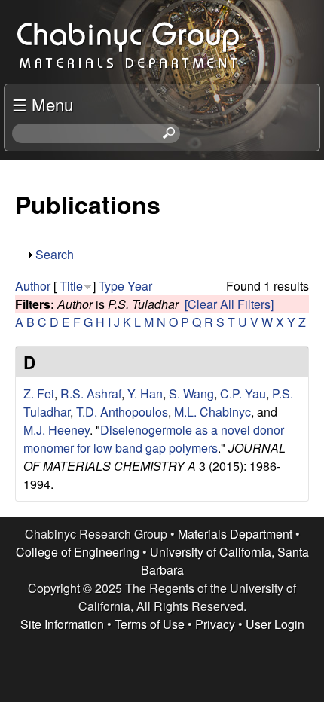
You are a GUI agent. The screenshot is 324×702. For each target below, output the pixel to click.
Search (54, 254)
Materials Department (235, 533)
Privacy (215, 624)
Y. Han (145, 393)
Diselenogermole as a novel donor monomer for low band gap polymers (153, 438)
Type (111, 286)
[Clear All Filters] (229, 304)
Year (139, 286)
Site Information (62, 624)
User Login (275, 624)
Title (71, 286)
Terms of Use (150, 624)
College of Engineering (77, 551)
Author (32, 286)
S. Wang (191, 393)
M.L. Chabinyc (212, 411)
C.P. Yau (243, 393)
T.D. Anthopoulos (122, 411)
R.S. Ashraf (90, 393)
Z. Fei (38, 393)
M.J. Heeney (56, 429)
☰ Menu (42, 104)
